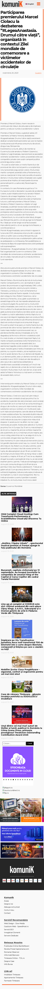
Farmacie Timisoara (12, 981)
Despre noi (8, 904)
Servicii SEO (9, 930)
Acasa (6, 901)
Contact (7, 913)
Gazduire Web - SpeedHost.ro (16, 926)
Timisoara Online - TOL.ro (14, 958)
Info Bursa (8, 964)
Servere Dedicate (11, 936)
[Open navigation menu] (38, 4)
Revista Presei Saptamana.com (16, 949)
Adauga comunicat (12, 907)
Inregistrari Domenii (12, 933)
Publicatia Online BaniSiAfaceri (16, 946)
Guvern (38, 73)
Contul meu (9, 910)
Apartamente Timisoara (13, 978)
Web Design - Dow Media (14, 923)
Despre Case (9, 961)
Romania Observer (11, 952)
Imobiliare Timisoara (12, 975)
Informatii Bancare (11, 955)
